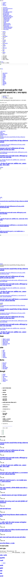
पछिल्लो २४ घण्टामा (6, 339)
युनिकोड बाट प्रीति (6, 343)
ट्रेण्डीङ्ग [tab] (4, 2)
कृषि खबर (4, 366)
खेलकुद (4, 81)
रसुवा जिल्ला (5, 10)
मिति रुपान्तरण (5, 341)
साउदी (5, 22)
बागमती (4, 352)
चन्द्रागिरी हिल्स (6, 13)
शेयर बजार (5, 362)
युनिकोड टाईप (5, 342)
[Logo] (1, 0)
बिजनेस (4, 77)
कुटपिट (1, 132)
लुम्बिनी (4, 355)
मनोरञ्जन (4, 82)
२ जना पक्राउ (2, 131)
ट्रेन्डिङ (4, 381)
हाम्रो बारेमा (5, 344)
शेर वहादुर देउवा (6, 14)
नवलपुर (4, 563)
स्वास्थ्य (4, 79)
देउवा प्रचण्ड (5, 9)
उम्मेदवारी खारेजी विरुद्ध (8, 27)
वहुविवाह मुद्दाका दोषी (7, 17)
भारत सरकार (6, 29)
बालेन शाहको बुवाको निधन (8, 16)
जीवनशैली (4, 83)
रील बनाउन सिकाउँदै (7, 28)
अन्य (3, 377)
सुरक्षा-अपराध (5, 380)
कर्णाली (4, 356)
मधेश (3, 351)
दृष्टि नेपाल (5, 96)
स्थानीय (4, 75)
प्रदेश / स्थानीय (3, 555)
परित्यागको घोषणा (7, 23)
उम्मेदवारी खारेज (7, 19)
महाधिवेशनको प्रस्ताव (7, 15)
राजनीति (4, 76)
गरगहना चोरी (6, 21)
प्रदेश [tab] (4, 3)
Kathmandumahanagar (8, 8)
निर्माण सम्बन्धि (5, 367)
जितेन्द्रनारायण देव (7, 24)
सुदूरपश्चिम (5, 357)
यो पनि (4, 375)
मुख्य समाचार (5, 73)
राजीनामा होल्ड (6, 20)
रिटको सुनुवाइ (6, 26)
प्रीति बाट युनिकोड (6, 340)
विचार (4, 84)
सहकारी (4, 365)
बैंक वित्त (4, 364)
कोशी (4, 350)
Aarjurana (5, 7)
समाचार (4, 74)
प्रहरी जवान (2, 133)
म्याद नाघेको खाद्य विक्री (7, 12)
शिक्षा (3, 80)
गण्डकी (4, 353)
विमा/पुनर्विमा (5, 368)
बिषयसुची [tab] (4, 5)
